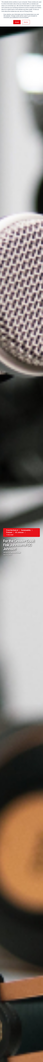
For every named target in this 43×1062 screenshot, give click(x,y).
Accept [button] (17, 22)
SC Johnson (19, 532)
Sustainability (26, 530)
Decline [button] (26, 22)
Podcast (9, 532)
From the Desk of (12, 530)
